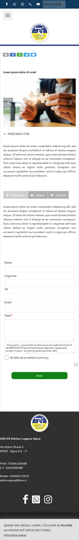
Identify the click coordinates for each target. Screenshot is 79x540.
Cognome (10, 276)
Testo (8, 315)
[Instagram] (22, 4)
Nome (8, 262)
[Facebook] (7, 4)
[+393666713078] (30, 4)
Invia (39, 375)
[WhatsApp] (14, 4)
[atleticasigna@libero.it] (38, 4)
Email (8, 302)
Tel (6, 289)
